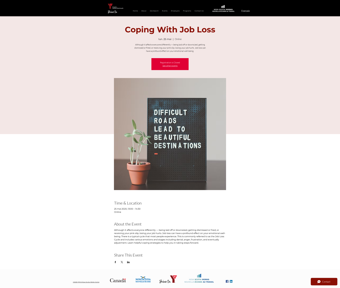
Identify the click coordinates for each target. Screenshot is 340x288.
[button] (187, 9)
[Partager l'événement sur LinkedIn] (128, 262)
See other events (170, 65)
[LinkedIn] (231, 281)
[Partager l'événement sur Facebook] (115, 262)
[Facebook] (227, 281)
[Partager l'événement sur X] (122, 262)
